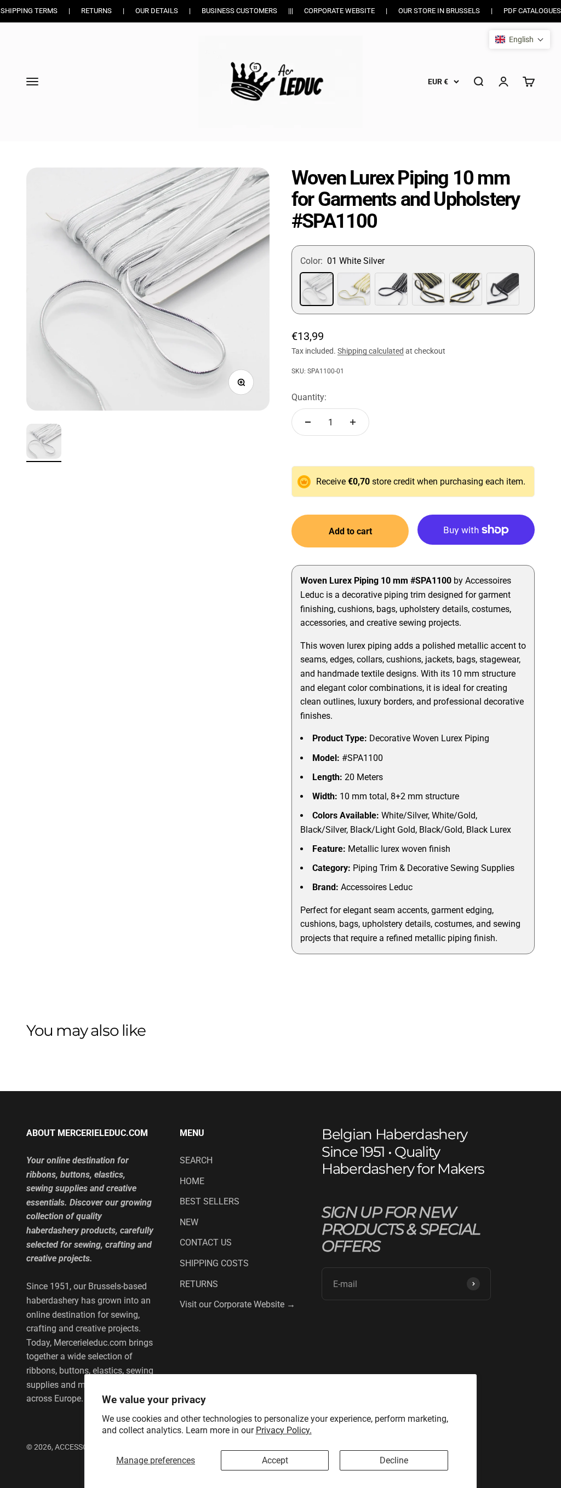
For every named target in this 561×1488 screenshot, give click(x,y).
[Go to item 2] (43, 443)
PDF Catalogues (532, 11)
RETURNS (199, 1284)
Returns (96, 11)
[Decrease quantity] (308, 422)
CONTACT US (206, 1242)
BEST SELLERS (209, 1201)
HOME (192, 1181)
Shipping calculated (370, 351)
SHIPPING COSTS (214, 1263)
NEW (189, 1222)
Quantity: (309, 397)
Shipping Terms (29, 11)
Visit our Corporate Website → (237, 1304)
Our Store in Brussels (439, 11)
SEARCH (196, 1160)
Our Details (156, 11)
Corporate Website (339, 11)
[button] (519, 39)
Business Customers (239, 11)
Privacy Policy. (284, 1430)
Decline (394, 1460)
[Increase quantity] (353, 422)
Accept (275, 1460)
